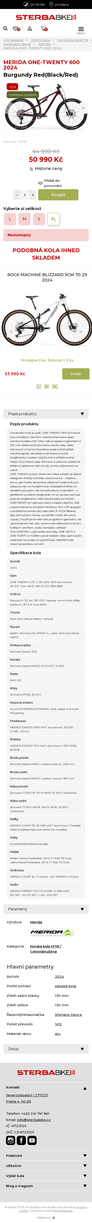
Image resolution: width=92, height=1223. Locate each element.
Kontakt (13, 1087)
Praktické (14, 1156)
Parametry (17, 909)
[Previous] (8, 108)
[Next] (83, 108)
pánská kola (65, 986)
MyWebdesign (63, 1210)
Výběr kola (15, 1176)
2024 (59, 976)
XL (55, 386)
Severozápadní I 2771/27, (27, 1095)
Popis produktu (22, 414)
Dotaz (13, 1049)
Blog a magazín (19, 1186)
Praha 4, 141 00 (18, 1101)
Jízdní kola (40, 40)
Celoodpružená (17, 44)
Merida (44, 44)
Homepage (13, 40)
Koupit (58, 194)
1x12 (58, 1024)
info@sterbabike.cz (34, 1120)
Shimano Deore (68, 1015)
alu (58, 1034)
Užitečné (13, 1166)
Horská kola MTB (72, 40)
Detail (76, 374)
